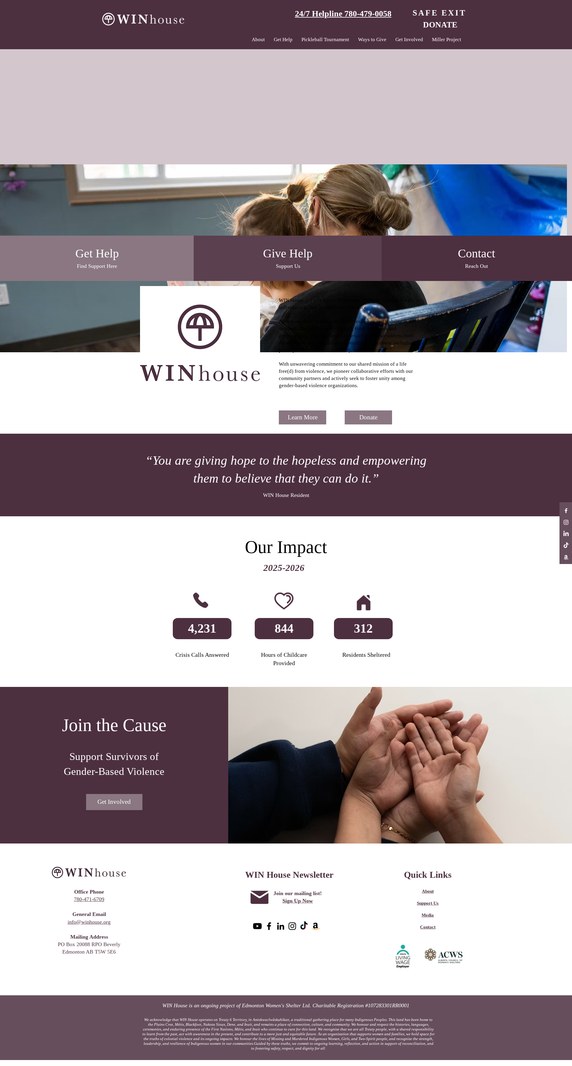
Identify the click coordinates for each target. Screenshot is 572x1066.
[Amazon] (566, 557)
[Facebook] (566, 510)
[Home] (363, 602)
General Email (89, 914)
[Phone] (200, 600)
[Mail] (259, 897)
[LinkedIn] (566, 534)
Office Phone (89, 892)
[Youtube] (257, 926)
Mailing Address (89, 937)
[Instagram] (566, 522)
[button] (283, 40)
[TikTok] (566, 545)
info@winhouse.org (89, 922)
